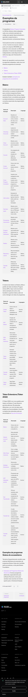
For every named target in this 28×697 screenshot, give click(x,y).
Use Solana (3, 621)
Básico (6, 68)
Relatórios (3, 645)
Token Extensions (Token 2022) (12, 73)
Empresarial (4, 637)
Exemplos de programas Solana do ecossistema (12, 553)
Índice (7, 11)
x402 (16, 644)
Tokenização (4, 642)
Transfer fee (6, 516)
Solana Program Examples (17, 29)
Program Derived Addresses (6, 232)
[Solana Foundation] (14, 607)
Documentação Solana (7, 15)
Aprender (3, 627)
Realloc (5, 243)
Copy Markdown (8, 24)
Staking (3, 629)
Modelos (17, 627)
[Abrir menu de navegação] (21, 2)
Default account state (5, 439)
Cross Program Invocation (6, 182)
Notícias (3, 668)
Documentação (18, 624)
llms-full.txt (17, 660)
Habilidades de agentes (20, 665)
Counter (5, 155)
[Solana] (5, 2)
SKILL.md (17, 662)
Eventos (3, 662)
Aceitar (14, 691)
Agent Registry (18, 646)
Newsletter (3, 670)
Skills (16, 649)
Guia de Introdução (16, 413)
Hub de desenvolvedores (20, 621)
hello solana (6, 198)
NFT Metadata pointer (5, 480)
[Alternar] (25, 2)
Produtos (17, 637)
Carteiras (3, 624)
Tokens (6, 70)
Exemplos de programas (10, 20)
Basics (5, 427)
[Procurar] (18, 2)
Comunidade (4, 665)
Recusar (14, 687)
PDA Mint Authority (5, 339)
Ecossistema (4, 657)
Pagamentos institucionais (7, 640)
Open (14, 24)
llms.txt (16, 657)
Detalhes (4, 694)
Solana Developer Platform (19, 641)
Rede (2, 660)
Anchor (5, 57)
